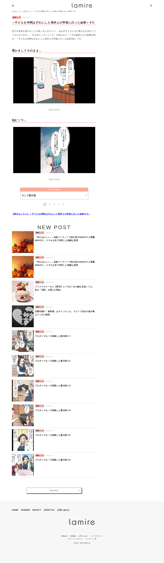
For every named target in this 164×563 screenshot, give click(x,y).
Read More (54, 490)
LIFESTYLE (49, 510)
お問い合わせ (63, 510)
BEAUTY (37, 510)
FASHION (25, 510)
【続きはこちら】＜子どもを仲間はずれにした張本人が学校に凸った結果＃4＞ (51, 214)
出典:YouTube (54, 109)
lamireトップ (16, 11)
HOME (15, 510)
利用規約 (73, 536)
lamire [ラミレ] (82, 5)
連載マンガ (27, 11)
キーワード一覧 (91, 539)
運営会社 (64, 536)
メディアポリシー (96, 536)
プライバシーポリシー (75, 539)
